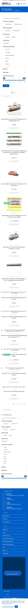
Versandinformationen (8, 538)
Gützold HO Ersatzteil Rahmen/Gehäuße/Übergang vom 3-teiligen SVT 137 (14, 336)
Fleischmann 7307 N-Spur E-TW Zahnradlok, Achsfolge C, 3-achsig (14, 247)
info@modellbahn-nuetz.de (14, 504)
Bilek (7, 61)
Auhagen (8, 52)
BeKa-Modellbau (10, 55)
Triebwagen (16, 10)
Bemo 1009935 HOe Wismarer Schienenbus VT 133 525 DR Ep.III (14, 184)
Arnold (7, 49)
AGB (4, 532)
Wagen (20, 182)
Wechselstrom (18, 24)
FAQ (4, 547)
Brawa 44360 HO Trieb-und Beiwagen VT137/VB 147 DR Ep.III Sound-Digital (14, 216)
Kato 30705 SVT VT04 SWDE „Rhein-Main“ (14, 391)
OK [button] (16, 606)
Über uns (5, 550)
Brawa (7, 64)
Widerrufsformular (12, 573)
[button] (22, 102)
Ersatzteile (13, 333)
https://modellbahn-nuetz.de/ (14, 508)
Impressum (5, 553)
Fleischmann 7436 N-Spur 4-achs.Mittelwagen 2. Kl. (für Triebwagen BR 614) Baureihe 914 (14, 279)
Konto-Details (6, 522)
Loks (12, 117)
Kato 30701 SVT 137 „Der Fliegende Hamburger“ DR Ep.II (14, 374)
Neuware (8, 30)
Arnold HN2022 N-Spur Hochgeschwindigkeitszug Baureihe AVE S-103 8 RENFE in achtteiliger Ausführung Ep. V (14, 152)
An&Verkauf (16, 30)
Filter (6, 85)
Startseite (5, 529)
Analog (7, 37)
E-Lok (13, 149)
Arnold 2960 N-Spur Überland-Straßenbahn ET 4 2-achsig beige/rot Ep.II (14, 119)
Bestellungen (6, 516)
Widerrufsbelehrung (8, 541)
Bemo (7, 58)
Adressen (5, 519)
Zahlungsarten (6, 535)
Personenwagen (9, 182)
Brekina (5, 461)
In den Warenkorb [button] (14, 128)
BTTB (5, 463)
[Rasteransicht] (12, 92)
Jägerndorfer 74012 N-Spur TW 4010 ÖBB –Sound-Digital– (14, 355)
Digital (13, 37)
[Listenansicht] (15, 92)
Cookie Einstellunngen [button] (8, 606)
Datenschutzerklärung (8, 544)
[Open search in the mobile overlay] (14, 409)
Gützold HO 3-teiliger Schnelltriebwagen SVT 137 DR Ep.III (14, 298)
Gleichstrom (9, 24)
